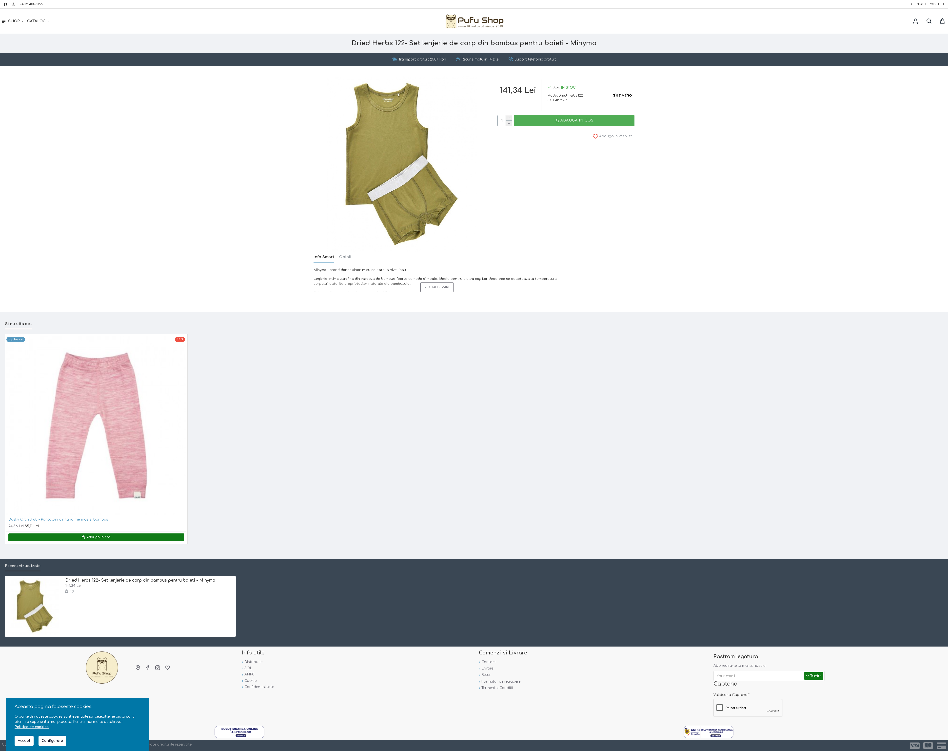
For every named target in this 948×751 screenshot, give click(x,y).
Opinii (345, 257)
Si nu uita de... (18, 324)
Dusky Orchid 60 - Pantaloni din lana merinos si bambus (58, 519)
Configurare (52, 741)
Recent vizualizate (22, 566)
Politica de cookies (32, 727)
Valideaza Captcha (730, 695)
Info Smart (324, 257)
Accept (24, 741)
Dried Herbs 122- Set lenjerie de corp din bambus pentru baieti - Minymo (140, 580)
